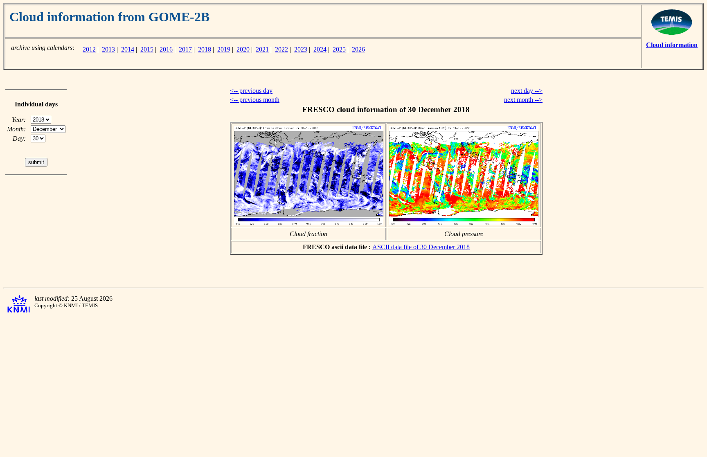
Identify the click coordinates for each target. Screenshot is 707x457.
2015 (146, 49)
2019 (223, 49)
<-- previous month (254, 99)
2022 (281, 49)
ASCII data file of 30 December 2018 (421, 246)
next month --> (523, 99)
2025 (339, 49)
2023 (300, 49)
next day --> (527, 90)
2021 (262, 49)
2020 (243, 49)
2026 (358, 49)
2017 (185, 49)
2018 (204, 49)
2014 (127, 49)
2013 (108, 49)
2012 (89, 49)
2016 (166, 49)
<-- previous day (251, 90)
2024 (319, 49)
